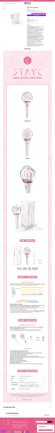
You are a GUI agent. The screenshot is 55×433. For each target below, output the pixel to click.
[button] (49, 3)
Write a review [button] (47, 415)
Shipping (28, 10)
